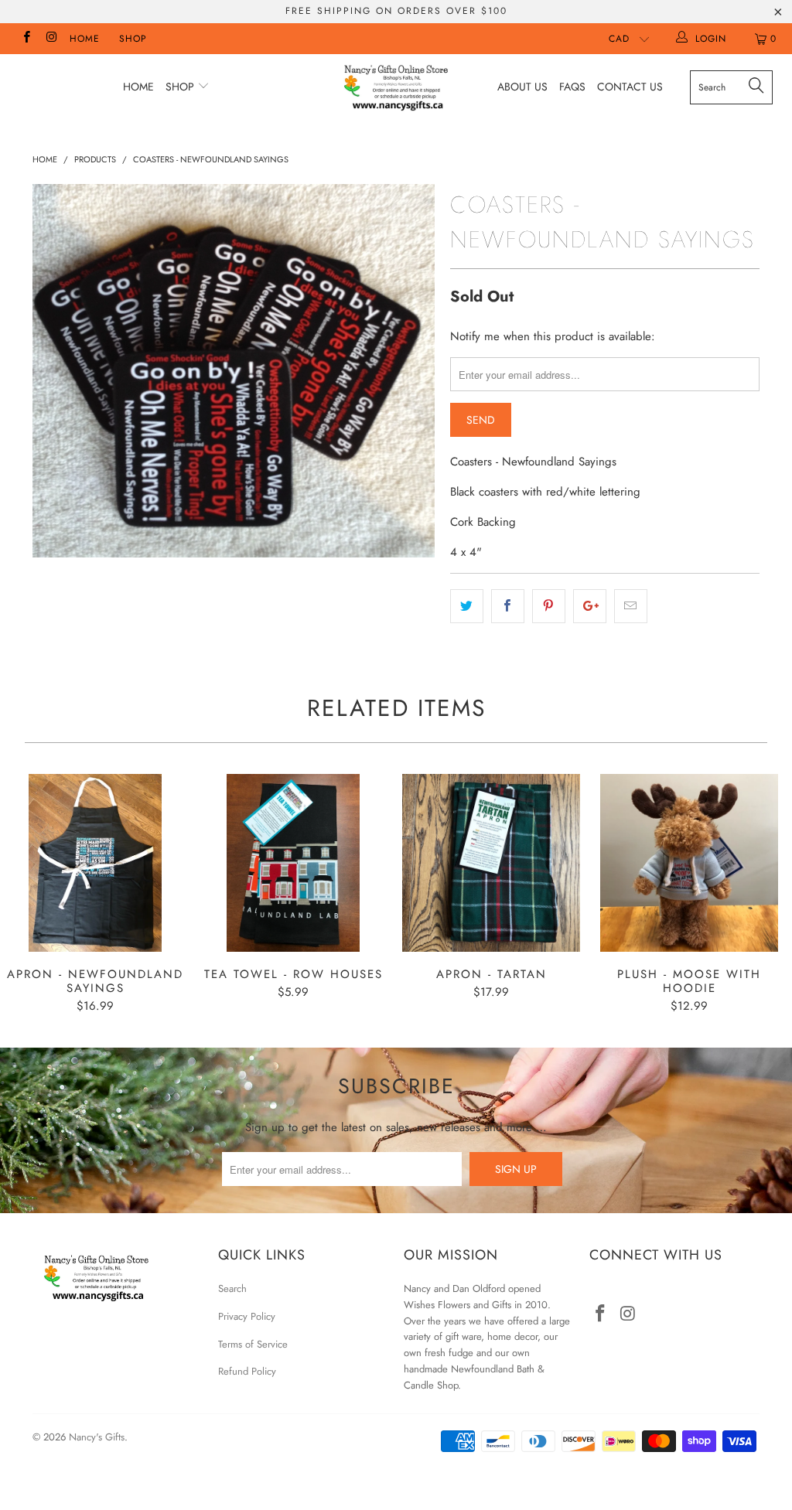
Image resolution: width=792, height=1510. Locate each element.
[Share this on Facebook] (507, 606)
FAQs (572, 86)
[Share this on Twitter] (466, 606)
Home (85, 39)
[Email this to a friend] (630, 606)
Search (232, 1288)
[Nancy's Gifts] (396, 90)
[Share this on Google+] (589, 606)
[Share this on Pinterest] (548, 606)
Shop (133, 39)
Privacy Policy (246, 1316)
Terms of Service (253, 1344)
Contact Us (630, 86)
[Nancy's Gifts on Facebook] (25, 39)
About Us (522, 86)
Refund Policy (247, 1371)
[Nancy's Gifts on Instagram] (50, 39)
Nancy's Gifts (97, 1437)
